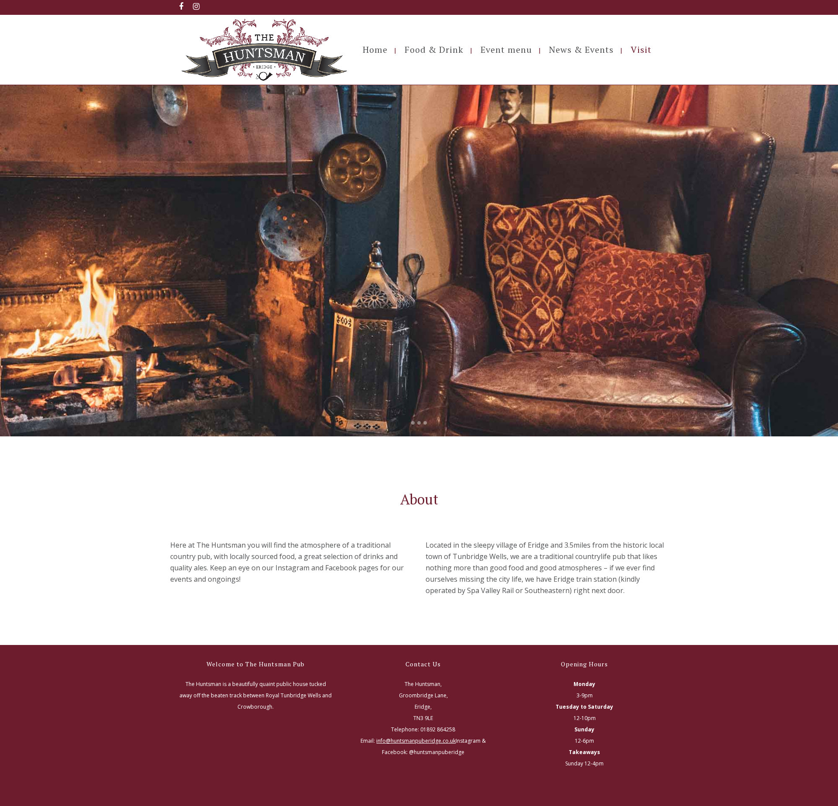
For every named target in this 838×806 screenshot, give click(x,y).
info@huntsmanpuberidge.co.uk (416, 740)
